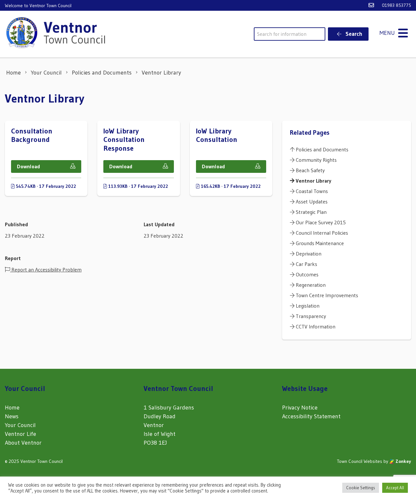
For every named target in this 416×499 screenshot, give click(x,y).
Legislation (306, 305)
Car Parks (305, 264)
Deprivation (307, 253)
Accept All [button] (395, 487)
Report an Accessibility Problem (46, 269)
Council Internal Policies (321, 232)
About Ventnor (23, 442)
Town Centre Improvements (326, 295)
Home (12, 407)
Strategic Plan (310, 212)
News (12, 416)
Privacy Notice (300, 407)
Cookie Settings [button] (360, 487)
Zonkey (402, 461)
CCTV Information (314, 326)
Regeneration (310, 285)
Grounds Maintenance (319, 243)
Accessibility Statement (311, 416)
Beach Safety (309, 170)
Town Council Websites (359, 461)
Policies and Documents (321, 149)
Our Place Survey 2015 (320, 222)
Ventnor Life (20, 433)
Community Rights (315, 160)
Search (353, 33)
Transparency (310, 316)
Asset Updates (311, 201)
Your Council (20, 425)
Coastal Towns (311, 191)
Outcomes (306, 274)
